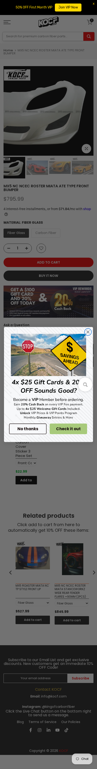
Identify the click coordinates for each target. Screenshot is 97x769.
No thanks (27, 429)
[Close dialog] (88, 331)
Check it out (68, 429)
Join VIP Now (68, 7)
